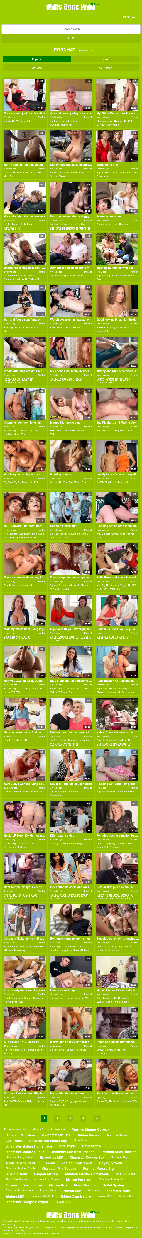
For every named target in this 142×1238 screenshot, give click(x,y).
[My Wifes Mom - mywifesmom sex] (117, 94)
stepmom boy (119, 1157)
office (112, 898)
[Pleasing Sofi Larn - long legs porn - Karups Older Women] (117, 765)
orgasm (113, 743)
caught (7, 120)
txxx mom (49, 1162)
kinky (76, 950)
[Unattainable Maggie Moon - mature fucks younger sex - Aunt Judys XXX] (25, 249)
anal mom (14, 1140)
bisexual (64, 120)
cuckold (35, 688)
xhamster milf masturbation (73, 1151)
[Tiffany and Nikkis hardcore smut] (117, 352)
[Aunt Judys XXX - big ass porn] (117, 662)
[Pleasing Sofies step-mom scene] (117, 507)
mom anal (93, 1190)
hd (13, 120)
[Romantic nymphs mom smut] (71, 920)
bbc (11, 533)
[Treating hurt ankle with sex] (117, 249)
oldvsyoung (113, 124)
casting (73, 120)
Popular (37, 59)
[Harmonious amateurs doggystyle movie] (71, 198)
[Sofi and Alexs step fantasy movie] (25, 301)
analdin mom (16, 1174)
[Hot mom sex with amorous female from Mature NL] (71, 714)
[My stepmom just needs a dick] (25, 94)
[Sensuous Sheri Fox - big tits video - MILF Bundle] (117, 610)
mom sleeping (85, 1185)
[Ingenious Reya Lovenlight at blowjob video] (71, 610)
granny (61, 430)
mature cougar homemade (49, 1129)
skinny (77, 482)
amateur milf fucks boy (48, 1140)
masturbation (123, 327)
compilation (71, 946)
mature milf (15, 1196)
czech (110, 120)
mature (64, 124)
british (23, 275)
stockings (73, 743)
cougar (31, 275)
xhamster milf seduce (59, 1168)
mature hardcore (79, 1179)
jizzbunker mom (91, 1146)
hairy (65, 327)
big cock (54, 120)
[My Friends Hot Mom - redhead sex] (71, 352)
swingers (8, 898)
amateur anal (63, 1201)
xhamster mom (118, 1190)
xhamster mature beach (20, 1168)
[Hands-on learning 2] (71, 507)
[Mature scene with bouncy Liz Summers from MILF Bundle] (25, 559)
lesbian (80, 430)
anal (6, 327)
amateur (8, 172)
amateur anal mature (46, 1179)
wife (18, 692)
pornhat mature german (91, 1129)
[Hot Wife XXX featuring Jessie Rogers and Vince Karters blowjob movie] (25, 662)
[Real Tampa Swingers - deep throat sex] (25, 868)
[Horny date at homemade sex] (25, 146)
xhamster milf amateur (19, 1190)
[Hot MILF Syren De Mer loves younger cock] (25, 817)
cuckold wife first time (56, 1135)
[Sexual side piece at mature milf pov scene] (117, 868)
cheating (101, 120)
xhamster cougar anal (19, 1157)
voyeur (62, 176)
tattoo (131, 791)
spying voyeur (110, 1162)
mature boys (117, 1135)
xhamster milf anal (42, 1196)
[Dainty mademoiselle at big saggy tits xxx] (71, 146)
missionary (19, 950)
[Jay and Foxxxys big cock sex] (71, 94)
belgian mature (46, 1174)
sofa (28, 120)
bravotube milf (51, 1157)
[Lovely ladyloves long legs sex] (25, 972)
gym (14, 585)
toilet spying (113, 1185)
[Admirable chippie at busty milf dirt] (71, 249)
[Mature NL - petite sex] (71, 404)
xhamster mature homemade (29, 1146)
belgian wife (105, 1196)
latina (7, 692)
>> (96, 1118)
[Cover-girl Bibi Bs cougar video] (71, 765)
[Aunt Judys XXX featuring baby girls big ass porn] (25, 765)
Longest (37, 67)
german (54, 482)
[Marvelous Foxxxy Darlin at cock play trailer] (71, 1023)
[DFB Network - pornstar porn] (25, 507)
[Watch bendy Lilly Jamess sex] (25, 198)
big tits (70, 172)
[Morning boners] (71, 456)
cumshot (82, 946)
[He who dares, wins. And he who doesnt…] (25, 714)
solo (106, 330)
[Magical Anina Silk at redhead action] (117, 972)
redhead (77, 378)
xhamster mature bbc (112, 1179)
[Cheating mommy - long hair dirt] (25, 404)
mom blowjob (67, 1146)
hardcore (19, 279)
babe (99, 430)
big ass (54, 223)
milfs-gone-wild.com (71, 1214)
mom (23, 120)
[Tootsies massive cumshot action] (117, 1075)
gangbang (116, 946)
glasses (80, 688)
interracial (55, 124)
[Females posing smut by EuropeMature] (117, 817)
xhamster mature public (25, 1151)
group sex (17, 537)
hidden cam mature (75, 1196)
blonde (15, 223)
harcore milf (126, 1196)
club (107, 946)
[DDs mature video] (71, 817)
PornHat (41, 117)
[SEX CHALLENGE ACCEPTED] (25, 1023)
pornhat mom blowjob (119, 1151)
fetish (21, 327)
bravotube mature (16, 1179)
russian (64, 588)
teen (134, 172)
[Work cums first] (117, 146)
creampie (9, 279)
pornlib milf (72, 1190)
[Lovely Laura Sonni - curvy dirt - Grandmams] (117, 456)
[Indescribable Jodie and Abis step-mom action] (71, 868)
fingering (111, 327)
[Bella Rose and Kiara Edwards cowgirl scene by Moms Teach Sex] (117, 559)
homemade (23, 172)
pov (12, 176)
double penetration (34, 533)
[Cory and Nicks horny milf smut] (25, 920)
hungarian (124, 378)
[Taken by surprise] (117, 198)
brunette (119, 275)
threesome (102, 176)
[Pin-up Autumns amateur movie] (25, 352)
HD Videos (105, 67)
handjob (64, 950)
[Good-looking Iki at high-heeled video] (117, 301)
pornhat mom (48, 1190)
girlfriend (118, 120)
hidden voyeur (88, 1135)
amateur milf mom (20, 1135)
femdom (54, 950)
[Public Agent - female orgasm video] (117, 714)
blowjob (101, 739)
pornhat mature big (98, 1168)
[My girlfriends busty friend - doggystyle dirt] (71, 1075)
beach (63, 172)
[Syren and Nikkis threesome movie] (117, 1023)
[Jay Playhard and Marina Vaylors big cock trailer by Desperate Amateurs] (117, 404)
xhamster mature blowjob (77, 1162)
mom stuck (80, 1140)
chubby (81, 223)
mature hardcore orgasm (21, 1162)
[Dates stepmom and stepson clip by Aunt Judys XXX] (71, 559)
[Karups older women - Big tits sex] (25, 1075)
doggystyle (55, 227)
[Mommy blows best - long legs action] (25, 610)
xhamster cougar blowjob (27, 1201)
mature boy (58, 1185)
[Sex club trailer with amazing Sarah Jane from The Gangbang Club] (117, 920)
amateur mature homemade (87, 1174)
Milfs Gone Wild (71, 6)
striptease (115, 846)
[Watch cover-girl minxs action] (71, 301)
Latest (105, 59)
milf (18, 120)
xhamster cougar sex (87, 1157)
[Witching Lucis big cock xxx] (25, 456)
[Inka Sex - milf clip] (71, 972)
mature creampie (126, 1174)
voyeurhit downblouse (24, 1185)
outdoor (54, 176)
